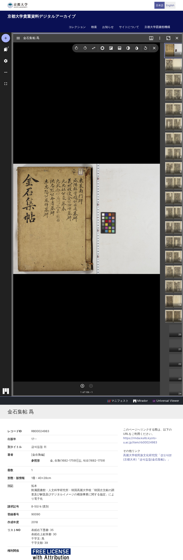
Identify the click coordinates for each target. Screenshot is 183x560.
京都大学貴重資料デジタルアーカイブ (42, 16)
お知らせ (108, 27)
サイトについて (129, 27)
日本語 (159, 5)
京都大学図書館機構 (157, 27)
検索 (94, 27)
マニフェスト (119, 400)
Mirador (142, 400)
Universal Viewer (167, 400)
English (170, 5)
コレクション (77, 27)
